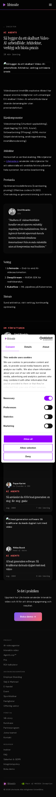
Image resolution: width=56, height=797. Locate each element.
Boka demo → (28, 616)
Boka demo (9, 769)
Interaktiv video (11, 650)
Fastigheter (9, 701)
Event (6, 691)
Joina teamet (10, 732)
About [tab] (46, 347)
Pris (5, 660)
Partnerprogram (11, 727)
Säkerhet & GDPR (12, 759)
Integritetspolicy (12, 764)
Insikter (7, 749)
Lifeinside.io (12, 161)
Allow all (28, 439)
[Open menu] (50, 4)
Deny (28, 456)
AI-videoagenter (12, 645)
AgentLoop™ (10, 655)
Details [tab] (28, 347)
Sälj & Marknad (11, 681)
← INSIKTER (10, 27)
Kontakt (7, 737)
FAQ (5, 754)
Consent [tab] (10, 347)
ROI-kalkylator (11, 664)
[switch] (48, 407)
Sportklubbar (10, 696)
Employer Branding (13, 677)
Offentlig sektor (11, 706)
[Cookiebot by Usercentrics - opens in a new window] (40, 339)
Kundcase (8, 723)
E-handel (8, 686)
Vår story (8, 718)
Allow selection (28, 447)
